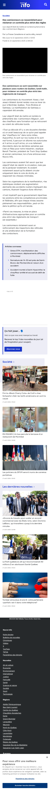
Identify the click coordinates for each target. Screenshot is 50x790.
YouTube (6, 649)
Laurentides (7, 733)
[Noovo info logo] (25, 5)
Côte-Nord (7, 730)
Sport (5, 691)
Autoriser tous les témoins (25, 785)
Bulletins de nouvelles (11, 637)
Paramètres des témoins (12, 655)
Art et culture (8, 665)
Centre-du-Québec (10, 710)
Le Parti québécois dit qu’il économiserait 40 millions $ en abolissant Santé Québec (23, 563)
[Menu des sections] (4, 4)
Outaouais (7, 739)
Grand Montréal (9, 719)
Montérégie (7, 736)
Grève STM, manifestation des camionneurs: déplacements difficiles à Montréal (27, 253)
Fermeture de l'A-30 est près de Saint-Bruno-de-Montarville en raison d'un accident (27, 263)
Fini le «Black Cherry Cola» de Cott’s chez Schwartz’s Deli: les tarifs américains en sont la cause (24, 396)
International (8, 674)
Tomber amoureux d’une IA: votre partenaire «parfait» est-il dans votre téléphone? (23, 601)
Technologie (7, 694)
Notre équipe (8, 635)
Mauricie (6, 725)
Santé (5, 682)
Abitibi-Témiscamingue (12, 704)
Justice (6, 677)
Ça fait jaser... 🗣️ (13, 331)
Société (6, 16)
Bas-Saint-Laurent (10, 707)
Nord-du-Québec (10, 727)
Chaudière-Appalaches (12, 713)
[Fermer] (47, 757)
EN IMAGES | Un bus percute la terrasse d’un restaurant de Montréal (23, 435)
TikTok (5, 652)
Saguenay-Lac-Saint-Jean (13, 748)
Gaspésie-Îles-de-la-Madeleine (15, 745)
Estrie (5, 716)
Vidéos (5, 643)
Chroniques (7, 640)
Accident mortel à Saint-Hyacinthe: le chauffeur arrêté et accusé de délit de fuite (27, 272)
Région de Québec (10, 742)
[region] (25, 772)
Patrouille (6, 680)
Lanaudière (7, 722)
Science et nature (10, 685)
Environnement (9, 671)
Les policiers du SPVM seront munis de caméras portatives (24, 474)
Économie (7, 668)
